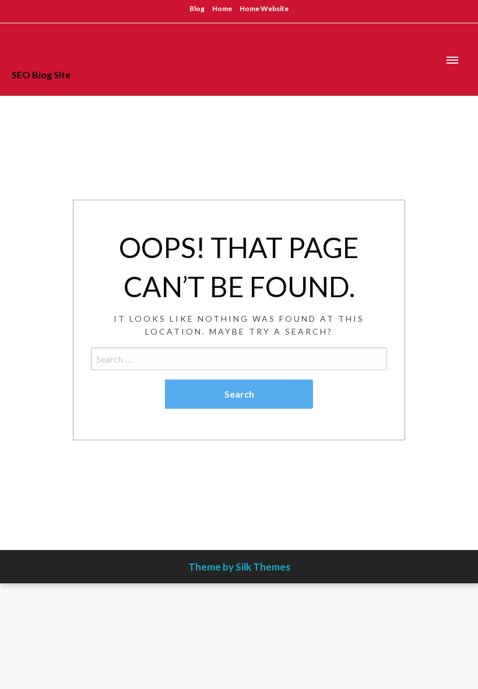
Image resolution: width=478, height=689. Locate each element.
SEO (36, 48)
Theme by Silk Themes (239, 567)
